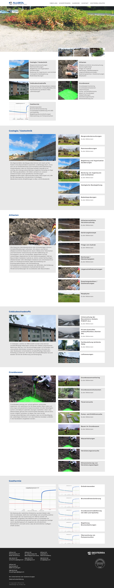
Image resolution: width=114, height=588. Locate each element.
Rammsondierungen (36, 67)
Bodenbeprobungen (36, 76)
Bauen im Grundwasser (86, 93)
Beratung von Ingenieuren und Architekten (44, 72)
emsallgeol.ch (45, 560)
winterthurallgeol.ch (16, 560)
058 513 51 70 (29, 558)
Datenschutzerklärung (16, 579)
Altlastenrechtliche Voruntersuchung (91, 65)
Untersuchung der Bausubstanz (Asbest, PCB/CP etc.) (47, 86)
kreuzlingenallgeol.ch (16, 572)
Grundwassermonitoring (87, 86)
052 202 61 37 (13, 558)
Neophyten (82, 76)
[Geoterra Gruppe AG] (96, 554)
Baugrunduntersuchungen (38, 65)
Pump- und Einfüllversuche (88, 91)
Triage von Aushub (85, 68)
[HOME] (22, 3)
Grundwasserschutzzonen (87, 88)
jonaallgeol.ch (30, 560)
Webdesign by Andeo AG (17, 584)
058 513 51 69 (44, 558)
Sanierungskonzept (85, 67)
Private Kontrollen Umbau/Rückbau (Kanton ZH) (45, 88)
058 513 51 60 (13, 570)
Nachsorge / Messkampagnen (88, 70)
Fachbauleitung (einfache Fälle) (40, 89)
